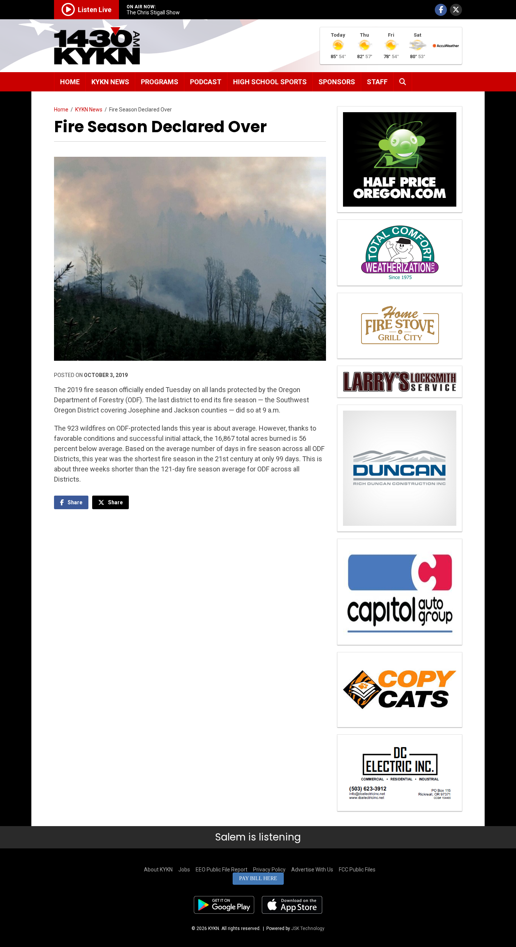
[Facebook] (441, 10)
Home (70, 82)
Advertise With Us (312, 870)
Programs (159, 82)
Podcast (205, 82)
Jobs (184, 870)
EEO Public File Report (221, 870)
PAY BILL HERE (258, 878)
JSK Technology (307, 928)
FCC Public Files (357, 870)
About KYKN (158, 870)
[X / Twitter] (456, 10)
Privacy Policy (269, 870)
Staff (377, 82)
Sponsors (336, 82)
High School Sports (270, 82)
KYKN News (110, 82)
